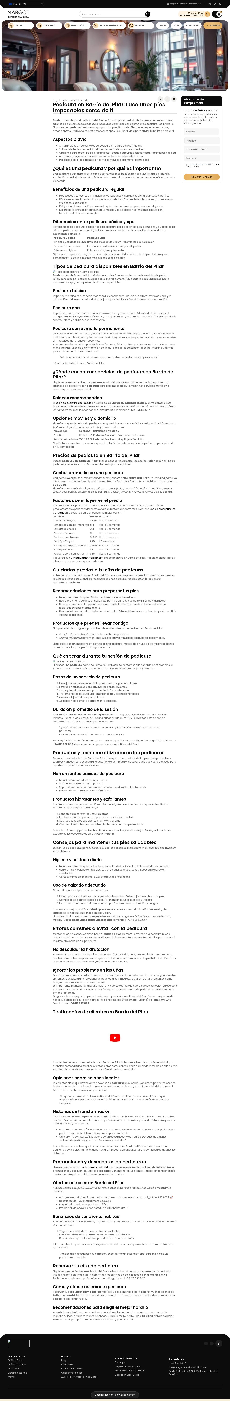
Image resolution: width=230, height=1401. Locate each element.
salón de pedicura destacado (73, 403)
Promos (12, 1377)
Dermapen (120, 1362)
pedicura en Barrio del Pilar (97, 1167)
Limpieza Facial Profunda (128, 1366)
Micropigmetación (17, 1373)
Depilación (13, 1368)
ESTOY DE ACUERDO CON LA (203, 165)
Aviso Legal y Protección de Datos (79, 1377)
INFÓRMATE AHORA (201, 177)
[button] (217, 14)
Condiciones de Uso (71, 1373)
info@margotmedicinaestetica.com (188, 1367)
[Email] (174, 99)
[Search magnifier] (147, 14)
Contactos (67, 1364)
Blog (55, 100)
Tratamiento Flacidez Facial (129, 1370)
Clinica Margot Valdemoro (87, 558)
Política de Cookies (71, 1368)
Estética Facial (15, 1360)
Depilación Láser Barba (127, 1375)
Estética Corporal (17, 1364)
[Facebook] (167, 99)
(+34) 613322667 (177, 1363)
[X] (160, 99)
